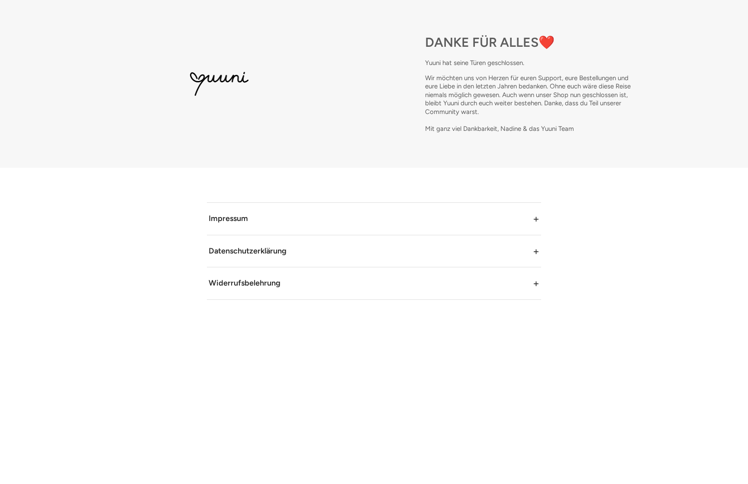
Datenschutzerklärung (248, 251)
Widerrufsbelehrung (244, 283)
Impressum (228, 218)
